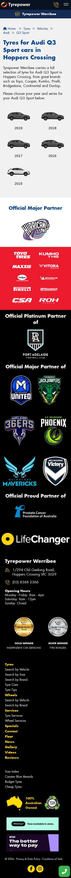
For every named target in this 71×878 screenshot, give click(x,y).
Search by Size (15, 675)
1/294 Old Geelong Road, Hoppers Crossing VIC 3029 (34, 572)
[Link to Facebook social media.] (31, 869)
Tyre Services (13, 716)
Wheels (11, 695)
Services (11, 710)
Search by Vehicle (17, 669)
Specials (11, 726)
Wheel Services (15, 721)
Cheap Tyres (13, 787)
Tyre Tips (11, 690)
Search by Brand (16, 680)
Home (11, 29)
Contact (11, 731)
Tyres (9, 664)
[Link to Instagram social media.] (40, 869)
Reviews (12, 757)
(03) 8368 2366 (25, 582)
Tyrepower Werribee (38, 14)
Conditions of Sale (52, 859)
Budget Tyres (13, 782)
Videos (10, 752)
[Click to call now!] (56, 5)
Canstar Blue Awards (19, 777)
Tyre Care (11, 685)
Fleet (9, 736)
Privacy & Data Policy (28, 859)
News (9, 742)
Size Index (12, 771)
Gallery (11, 747)
